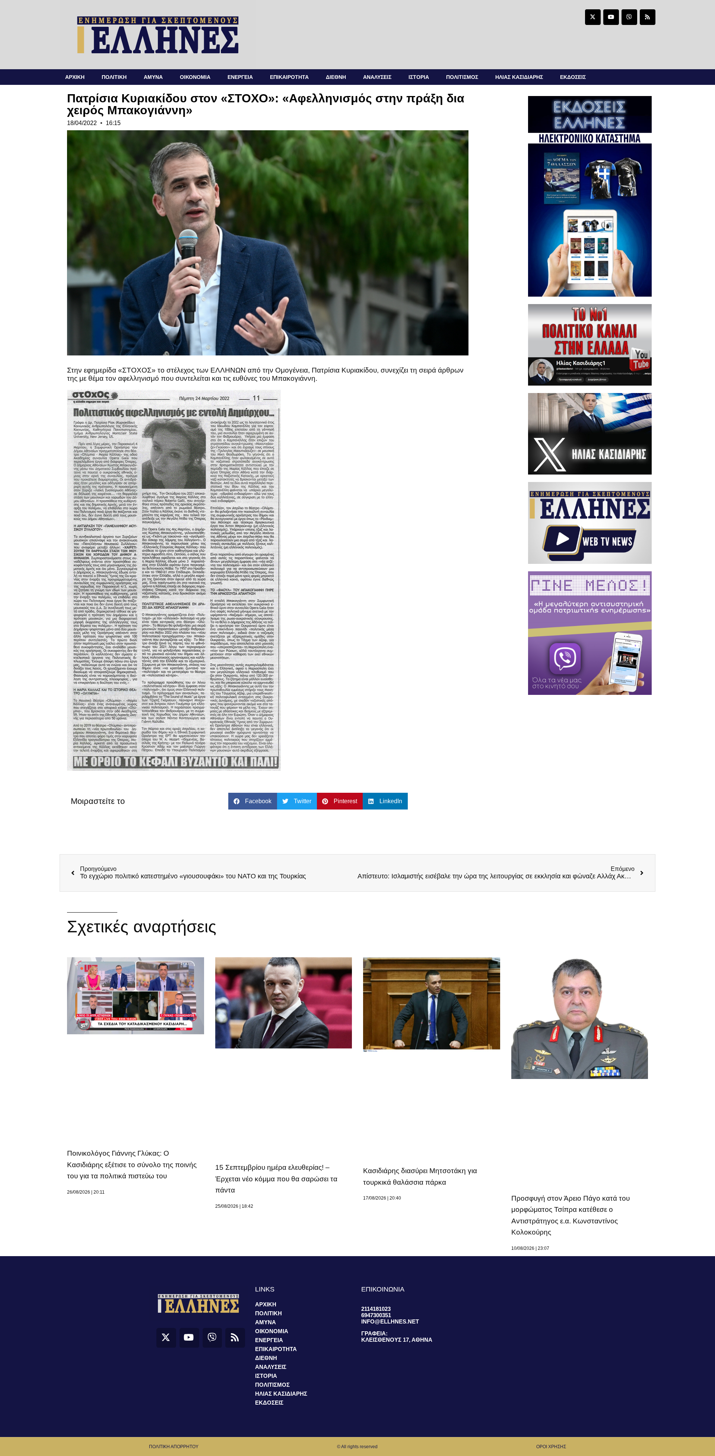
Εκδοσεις (573, 77)
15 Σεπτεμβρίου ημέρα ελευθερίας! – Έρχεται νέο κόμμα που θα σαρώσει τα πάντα (276, 1178)
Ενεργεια (240, 77)
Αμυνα (153, 77)
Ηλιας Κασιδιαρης (519, 77)
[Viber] (629, 17)
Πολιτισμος (462, 77)
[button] (252, 801)
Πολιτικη (114, 77)
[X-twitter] (593, 17)
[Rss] (647, 17)
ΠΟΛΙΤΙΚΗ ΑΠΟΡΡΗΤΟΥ (173, 1446)
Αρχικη (75, 77)
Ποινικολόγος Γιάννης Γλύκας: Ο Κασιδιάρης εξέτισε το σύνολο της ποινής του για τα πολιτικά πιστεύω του (132, 1164)
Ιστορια (419, 77)
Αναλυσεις (377, 77)
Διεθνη (336, 77)
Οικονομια (195, 77)
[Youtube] (611, 17)
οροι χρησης (551, 1446)
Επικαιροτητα (289, 77)
